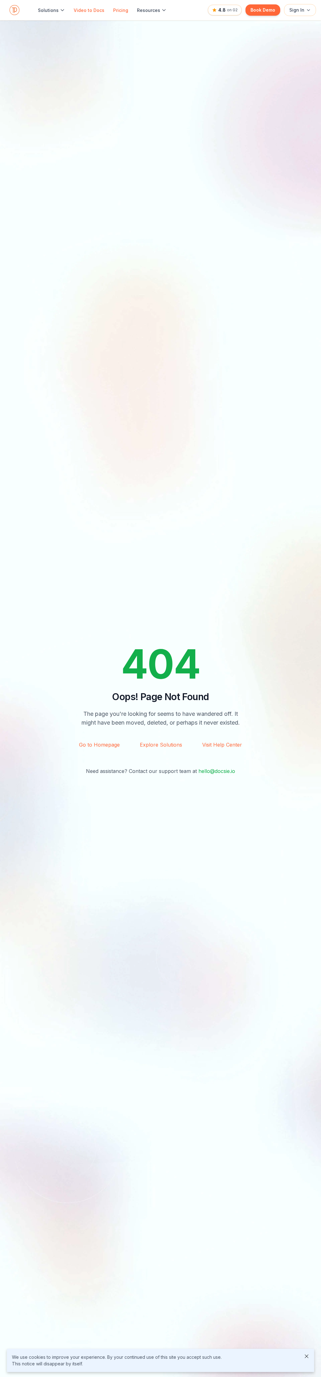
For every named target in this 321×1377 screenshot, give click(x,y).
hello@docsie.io (216, 771)
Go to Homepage (99, 745)
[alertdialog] (160, 1360)
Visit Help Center (222, 745)
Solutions (48, 10)
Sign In (296, 10)
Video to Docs (89, 10)
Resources (148, 10)
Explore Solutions (161, 745)
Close (306, 1356)
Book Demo (262, 10)
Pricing (120, 10)
